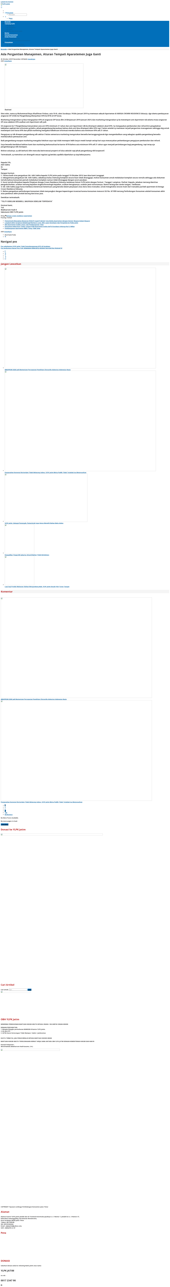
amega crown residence (15, 216)
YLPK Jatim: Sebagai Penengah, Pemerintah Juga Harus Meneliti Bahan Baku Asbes (34, 523)
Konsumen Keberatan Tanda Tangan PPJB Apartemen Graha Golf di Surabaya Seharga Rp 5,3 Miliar (40, 226)
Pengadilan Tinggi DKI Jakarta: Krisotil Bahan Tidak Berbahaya (27, 555)
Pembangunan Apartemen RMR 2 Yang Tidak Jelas (22, 228)
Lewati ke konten (7, 2)
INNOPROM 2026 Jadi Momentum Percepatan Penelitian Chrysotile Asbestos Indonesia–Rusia (38, 370)
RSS (11, 18)
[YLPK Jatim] (5, 4)
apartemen (28, 216)
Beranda (4, 49)
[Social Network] (5, 17)
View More (5, 824)
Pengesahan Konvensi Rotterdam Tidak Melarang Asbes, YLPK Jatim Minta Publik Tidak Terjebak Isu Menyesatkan (45, 472)
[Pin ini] (5, 255)
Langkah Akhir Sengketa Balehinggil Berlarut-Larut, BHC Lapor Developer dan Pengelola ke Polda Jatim (41, 223)
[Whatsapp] (5, 259)
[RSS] (5, 237)
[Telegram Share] (5, 257)
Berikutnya (8, 815)
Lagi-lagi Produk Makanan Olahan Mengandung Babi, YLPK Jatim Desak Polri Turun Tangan (37, 587)
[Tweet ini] (5, 253)
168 (6, 813)
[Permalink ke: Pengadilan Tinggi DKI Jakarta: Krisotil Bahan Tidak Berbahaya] (19, 553)
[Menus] (1, 6)
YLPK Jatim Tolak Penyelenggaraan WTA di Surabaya (25, 246)
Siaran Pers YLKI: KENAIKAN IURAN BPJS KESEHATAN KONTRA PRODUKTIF (31, 248)
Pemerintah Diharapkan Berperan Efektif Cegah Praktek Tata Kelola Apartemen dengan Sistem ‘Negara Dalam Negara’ (47, 221)
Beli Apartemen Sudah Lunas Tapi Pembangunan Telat (24, 225)
